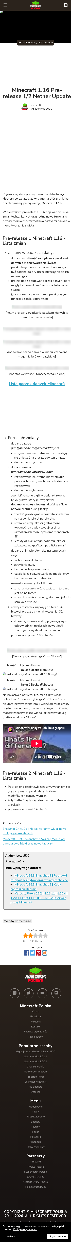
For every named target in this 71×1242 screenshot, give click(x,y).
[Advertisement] (35, 151)
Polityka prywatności (36, 1031)
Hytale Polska (35, 1167)
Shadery (35, 1122)
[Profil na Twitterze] (29, 993)
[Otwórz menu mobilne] (5, 5)
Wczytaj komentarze (17, 921)
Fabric (35, 1132)
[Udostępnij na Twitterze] (33, 953)
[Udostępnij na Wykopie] (44, 953)
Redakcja (35, 1016)
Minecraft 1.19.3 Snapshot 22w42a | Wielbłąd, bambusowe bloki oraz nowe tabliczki (34, 841)
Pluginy (35, 1127)
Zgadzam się (58, 1236)
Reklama (36, 1021)
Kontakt (35, 1026)
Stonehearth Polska (35, 1172)
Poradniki (35, 1137)
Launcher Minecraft (35, 1082)
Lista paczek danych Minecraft (37, 383)
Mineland (35, 1161)
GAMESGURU (35, 1177)
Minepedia (35, 1142)
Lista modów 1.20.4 (35, 1061)
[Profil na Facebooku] (15, 993)
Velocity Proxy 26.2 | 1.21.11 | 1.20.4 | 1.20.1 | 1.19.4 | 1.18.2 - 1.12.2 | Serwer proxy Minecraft (39, 897)
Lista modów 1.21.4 (35, 1056)
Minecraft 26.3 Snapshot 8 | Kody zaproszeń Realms (36, 887)
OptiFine (35, 1092)
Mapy (35, 1111)
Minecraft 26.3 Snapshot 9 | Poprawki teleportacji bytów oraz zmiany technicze (39, 878)
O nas (35, 1011)
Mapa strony (35, 1037)
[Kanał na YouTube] (42, 993)
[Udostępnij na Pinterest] (38, 953)
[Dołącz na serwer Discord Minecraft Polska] (65, 5)
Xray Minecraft (35, 1066)
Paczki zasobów (35, 1116)
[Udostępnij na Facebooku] (27, 953)
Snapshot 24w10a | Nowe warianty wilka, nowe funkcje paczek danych (35, 831)
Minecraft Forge (35, 1077)
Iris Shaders (35, 1087)
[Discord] (56, 993)
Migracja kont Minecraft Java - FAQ (35, 1051)
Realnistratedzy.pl (35, 1187)
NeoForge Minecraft (35, 1071)
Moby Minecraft (36, 1147)
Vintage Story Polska (35, 1182)
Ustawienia (9, 1236)
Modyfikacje (36, 1107)
